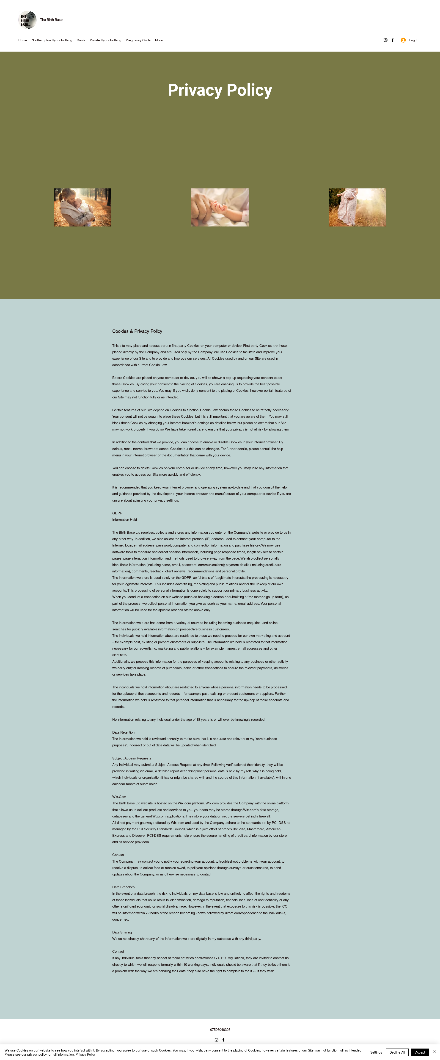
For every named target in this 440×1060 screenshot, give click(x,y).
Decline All (397, 1052)
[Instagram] (385, 40)
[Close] (434, 1052)
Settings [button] (376, 1052)
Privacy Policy (86, 1054)
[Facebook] (392, 40)
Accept (420, 1052)
